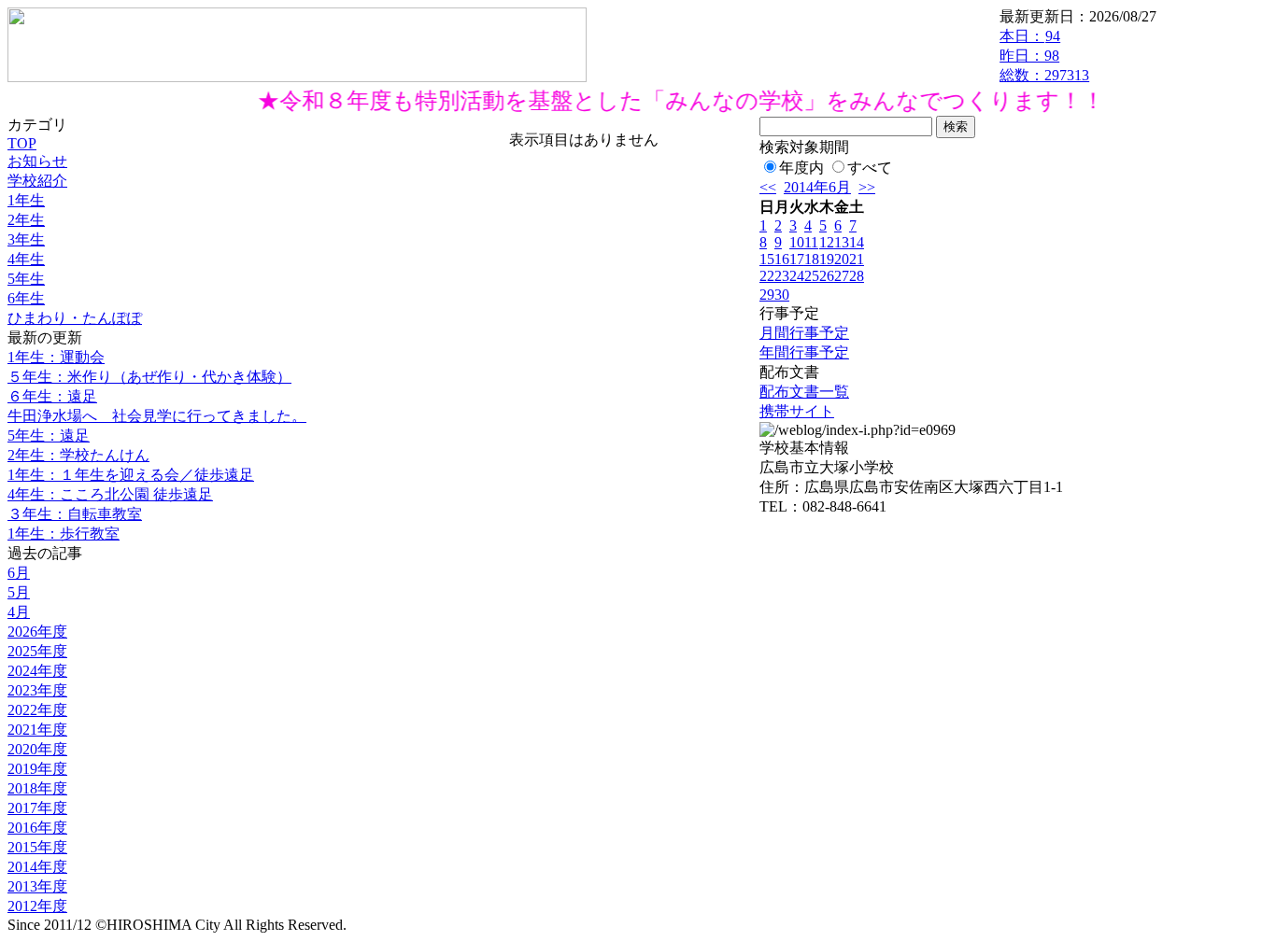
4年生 (26, 259)
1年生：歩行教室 (63, 533)
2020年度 (37, 749)
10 (796, 242)
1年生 (26, 200)
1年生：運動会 (56, 357)
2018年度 (37, 788)
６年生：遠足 (52, 396)
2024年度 (37, 671)
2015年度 (37, 847)
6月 (18, 573)
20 (841, 259)
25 (811, 276)
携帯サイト (796, 411)
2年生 (26, 220)
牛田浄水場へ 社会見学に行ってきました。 (156, 416)
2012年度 (37, 906)
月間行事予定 (804, 333)
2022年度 (37, 710)
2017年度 (37, 808)
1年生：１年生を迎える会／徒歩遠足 (130, 475)
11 (811, 242)
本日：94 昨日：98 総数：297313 (1044, 55)
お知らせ (37, 161)
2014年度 (37, 867)
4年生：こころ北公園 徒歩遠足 (110, 494)
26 (826, 276)
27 (841, 276)
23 (781, 276)
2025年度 (37, 651)
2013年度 (37, 886)
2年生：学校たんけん (78, 455)
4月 (18, 612)
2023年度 (37, 690)
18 (811, 259)
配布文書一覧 (804, 392)
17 (796, 259)
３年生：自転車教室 (74, 514)
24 (796, 276)
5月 (18, 592)
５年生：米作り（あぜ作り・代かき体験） (149, 377)
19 (826, 259)
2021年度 (37, 729)
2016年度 (37, 828)
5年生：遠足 (48, 435)
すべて (869, 168)
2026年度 (37, 631)
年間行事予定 (804, 352)
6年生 (26, 298)
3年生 (26, 239)
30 (781, 294)
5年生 (26, 279)
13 (841, 242)
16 (781, 259)
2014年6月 (817, 187)
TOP (21, 143)
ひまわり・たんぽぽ (74, 318)
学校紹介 (37, 181)
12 (826, 242)
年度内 (801, 168)
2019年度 (37, 769)
